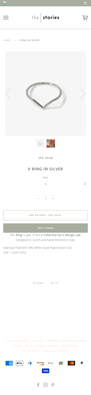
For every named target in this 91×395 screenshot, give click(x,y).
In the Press (31, 350)
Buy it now (45, 228)
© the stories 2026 (17, 340)
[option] (45, 93)
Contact (38, 340)
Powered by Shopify (55, 350)
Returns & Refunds (73, 340)
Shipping (52, 340)
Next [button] (80, 93)
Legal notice (69, 345)
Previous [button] (10, 93)
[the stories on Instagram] (45, 385)
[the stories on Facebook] (38, 385)
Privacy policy (22, 345)
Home (6, 40)
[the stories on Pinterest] (53, 385)
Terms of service (46, 345)
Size (45, 177)
